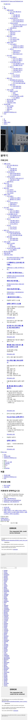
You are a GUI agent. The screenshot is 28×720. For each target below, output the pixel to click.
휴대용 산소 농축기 (18, 47)
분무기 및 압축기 (14, 513)
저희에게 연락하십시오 (10, 112)
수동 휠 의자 (16, 15)
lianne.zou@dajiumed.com (16, 1)
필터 (14, 93)
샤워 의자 (12, 34)
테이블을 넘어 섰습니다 (16, 80)
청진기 (12, 67)
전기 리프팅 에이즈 (18, 21)
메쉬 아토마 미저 (17, 54)
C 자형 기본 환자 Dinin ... (15, 272)
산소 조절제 (13, 41)
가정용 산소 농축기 (18, 45)
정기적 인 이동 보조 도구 (20, 24)
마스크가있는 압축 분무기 (15, 417)
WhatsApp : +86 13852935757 (11, 501)
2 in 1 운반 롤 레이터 (15, 11)
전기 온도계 (16, 75)
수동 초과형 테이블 (18, 81)
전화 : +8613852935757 (10, 498)
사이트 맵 (6, 507)
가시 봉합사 (16, 97)
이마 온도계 (16, 76)
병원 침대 (12, 84)
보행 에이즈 (13, 28)
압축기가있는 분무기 (20, 510)
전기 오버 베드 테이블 (19, 83)
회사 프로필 (10, 106)
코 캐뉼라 (15, 94)
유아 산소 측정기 (17, 60)
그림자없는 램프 (11, 102)
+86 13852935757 (5, 519)
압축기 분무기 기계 (9, 510)
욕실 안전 (9, 29)
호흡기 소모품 (14, 91)
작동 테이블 (10, 101)
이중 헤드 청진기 (17, 70)
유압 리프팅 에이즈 (18, 19)
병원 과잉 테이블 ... (13, 281)
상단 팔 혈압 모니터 (18, 63)
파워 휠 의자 (16, 16)
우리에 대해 (7, 104)
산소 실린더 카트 (14, 39)
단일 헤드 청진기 (17, 68)
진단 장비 (9, 55)
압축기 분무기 (11, 440)
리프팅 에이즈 (14, 18)
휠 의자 (12, 13)
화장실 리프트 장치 (15, 31)
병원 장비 (9, 36)
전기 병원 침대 (17, 88)
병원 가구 (9, 78)
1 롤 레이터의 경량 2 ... (14, 297)
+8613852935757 (5, 1)
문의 (8, 317)
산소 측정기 (13, 57)
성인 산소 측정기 (17, 58)
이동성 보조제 (14, 23)
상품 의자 (12, 32)
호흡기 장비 (10, 42)
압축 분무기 (16, 52)
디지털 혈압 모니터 (15, 62)
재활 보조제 (10, 10)
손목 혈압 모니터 (17, 65)
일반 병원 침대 (17, 86)
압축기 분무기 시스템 (14, 303)
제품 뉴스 (9, 109)
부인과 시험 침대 (11, 99)
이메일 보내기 (4, 518)
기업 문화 (9, 107)
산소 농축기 (13, 44)
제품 (5, 8)
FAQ (8, 110)
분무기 (12, 49)
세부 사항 (12, 317)
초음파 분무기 (17, 50)
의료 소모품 (10, 89)
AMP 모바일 (7, 509)
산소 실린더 (13, 37)
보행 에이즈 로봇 (17, 26)
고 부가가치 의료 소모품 (16, 96)
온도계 (12, 73)
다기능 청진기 (17, 71)
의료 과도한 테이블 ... (14, 289)
